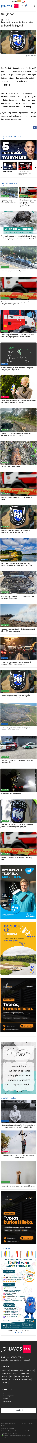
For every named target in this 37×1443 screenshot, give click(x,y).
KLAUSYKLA (5, 1376)
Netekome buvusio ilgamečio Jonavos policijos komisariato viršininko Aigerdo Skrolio (18, 1126)
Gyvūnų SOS (13, 1433)
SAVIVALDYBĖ (14, 1370)
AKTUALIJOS (5, 1370)
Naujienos (11, 1431)
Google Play (19, 1410)
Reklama (5, 1399)
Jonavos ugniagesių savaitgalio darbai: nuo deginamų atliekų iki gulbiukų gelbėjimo (15, 531)
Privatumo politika (8, 1396)
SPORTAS (22, 1370)
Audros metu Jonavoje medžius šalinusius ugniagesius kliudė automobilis (15, 434)
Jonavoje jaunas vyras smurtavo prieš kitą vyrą (18, 1186)
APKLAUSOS (30, 1370)
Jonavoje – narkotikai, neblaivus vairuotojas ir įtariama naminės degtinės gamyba (16, 825)
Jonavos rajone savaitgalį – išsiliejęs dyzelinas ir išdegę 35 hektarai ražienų (17, 630)
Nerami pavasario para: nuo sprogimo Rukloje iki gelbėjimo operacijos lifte (27, 203)
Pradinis (3, 1431)
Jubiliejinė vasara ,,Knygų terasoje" (18, 1330)
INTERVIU (17, 1376)
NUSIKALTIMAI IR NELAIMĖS (9, 1373)
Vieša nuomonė (21, 1431)
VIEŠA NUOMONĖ (26, 1379)
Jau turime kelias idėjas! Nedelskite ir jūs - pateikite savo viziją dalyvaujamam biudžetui (16, 564)
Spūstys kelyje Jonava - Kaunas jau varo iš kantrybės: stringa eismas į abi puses (15, 663)
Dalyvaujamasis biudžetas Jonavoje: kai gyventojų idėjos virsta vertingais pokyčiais (18, 401)
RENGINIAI (4, 1379)
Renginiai (31, 1431)
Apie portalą (6, 1393)
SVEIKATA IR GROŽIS (24, 1373)
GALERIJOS (5, 1382)
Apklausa (4, 1433)
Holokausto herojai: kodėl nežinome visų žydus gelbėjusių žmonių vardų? (17, 369)
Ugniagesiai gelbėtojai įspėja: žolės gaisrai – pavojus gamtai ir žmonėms (16, 729)
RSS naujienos (7, 1401)
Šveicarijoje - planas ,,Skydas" (11, 466)
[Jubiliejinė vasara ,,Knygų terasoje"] (16, 1290)
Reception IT (12, 1428)
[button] (15, 1332)
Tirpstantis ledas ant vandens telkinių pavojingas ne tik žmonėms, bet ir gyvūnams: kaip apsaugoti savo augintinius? (18, 238)
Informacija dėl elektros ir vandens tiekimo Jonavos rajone (18, 1156)
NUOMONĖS (25, 1376)
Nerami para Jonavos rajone (10, 794)
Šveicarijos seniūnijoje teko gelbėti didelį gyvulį (16, 24)
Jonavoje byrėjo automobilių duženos (8, 201)
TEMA (11, 1376)
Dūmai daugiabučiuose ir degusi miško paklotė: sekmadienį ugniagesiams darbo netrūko (17, 336)
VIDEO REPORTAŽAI (14, 1379)
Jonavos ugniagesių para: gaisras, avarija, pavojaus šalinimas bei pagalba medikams (15, 696)
